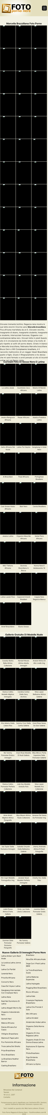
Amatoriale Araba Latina (36, 1022)
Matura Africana (7, 1023)
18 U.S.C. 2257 (9, 1095)
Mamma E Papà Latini (10, 1038)
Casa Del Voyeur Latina (10, 986)
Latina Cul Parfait (8, 969)
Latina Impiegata (32, 984)
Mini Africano (31, 1014)
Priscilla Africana (8, 978)
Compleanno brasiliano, (26, 349)
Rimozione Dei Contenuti (12, 1090)
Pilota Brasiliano (32, 1053)
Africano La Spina (33, 1064)
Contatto (6, 1097)
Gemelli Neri (6, 1019)
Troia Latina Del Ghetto (10, 1046)
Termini (6, 1092)
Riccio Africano (32, 992)
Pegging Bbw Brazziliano (36, 988)
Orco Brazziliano (8, 1055)
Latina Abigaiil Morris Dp (11, 1008)
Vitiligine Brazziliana (9, 1034)
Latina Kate (30, 996)
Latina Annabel (32, 1018)
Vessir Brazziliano (39, 352)
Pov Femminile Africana (11, 1042)
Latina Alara (6, 997)
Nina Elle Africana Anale (36, 959)
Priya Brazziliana (8, 1050)
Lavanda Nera (6, 973)
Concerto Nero (7, 982)
